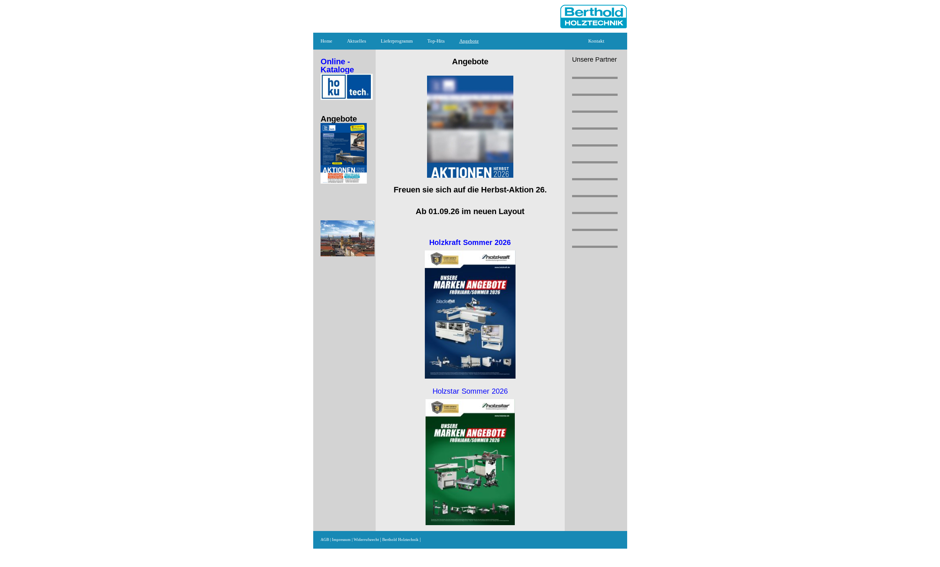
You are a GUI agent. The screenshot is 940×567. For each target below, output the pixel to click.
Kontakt (596, 41)
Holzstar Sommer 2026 (470, 391)
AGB (325, 539)
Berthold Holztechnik (400, 539)
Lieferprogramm (397, 41)
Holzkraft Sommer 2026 (470, 242)
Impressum (341, 539)
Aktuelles (356, 41)
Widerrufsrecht (367, 539)
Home (326, 41)
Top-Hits (436, 41)
